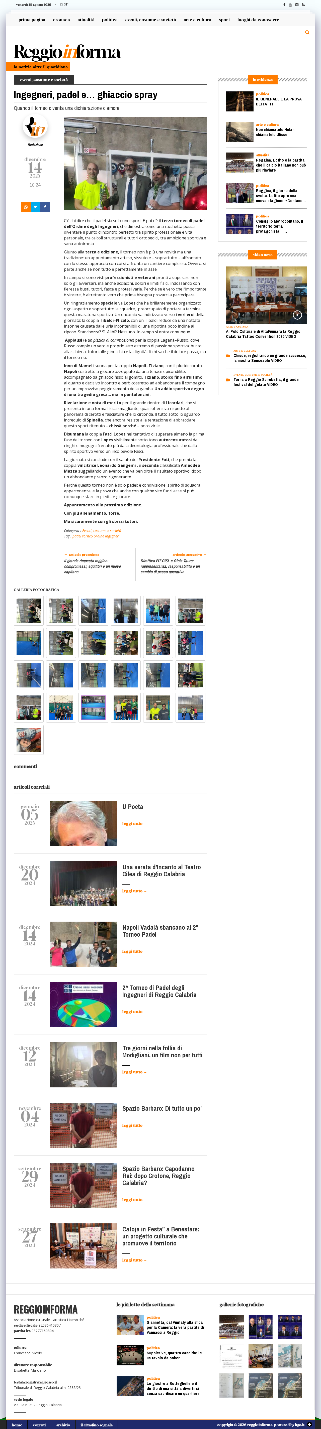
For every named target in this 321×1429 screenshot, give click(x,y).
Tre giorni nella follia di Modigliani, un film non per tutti (162, 1051)
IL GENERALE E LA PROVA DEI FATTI (278, 101)
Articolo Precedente (81, 554)
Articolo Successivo (190, 554)
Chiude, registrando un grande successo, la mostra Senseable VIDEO (269, 358)
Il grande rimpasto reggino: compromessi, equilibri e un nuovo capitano (92, 566)
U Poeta (132, 807)
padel (76, 536)
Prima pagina (32, 19)
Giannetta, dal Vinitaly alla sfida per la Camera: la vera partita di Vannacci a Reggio (175, 1327)
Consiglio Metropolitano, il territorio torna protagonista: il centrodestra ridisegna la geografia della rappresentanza (279, 233)
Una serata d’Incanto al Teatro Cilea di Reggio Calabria (161, 870)
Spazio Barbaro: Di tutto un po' (162, 1108)
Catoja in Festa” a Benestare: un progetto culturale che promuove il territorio (160, 1236)
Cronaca (61, 19)
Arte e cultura (197, 19)
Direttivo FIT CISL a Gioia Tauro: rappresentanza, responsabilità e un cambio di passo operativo (170, 566)
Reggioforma (67, 51)
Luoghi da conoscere (258, 19)
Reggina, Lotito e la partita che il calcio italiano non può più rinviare (281, 165)
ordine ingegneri (106, 536)
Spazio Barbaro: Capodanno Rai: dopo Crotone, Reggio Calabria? (158, 1176)
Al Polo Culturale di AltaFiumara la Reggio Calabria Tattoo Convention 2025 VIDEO (263, 334)
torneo (87, 536)
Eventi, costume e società (150, 19)
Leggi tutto (134, 823)
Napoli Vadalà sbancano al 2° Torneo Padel (160, 931)
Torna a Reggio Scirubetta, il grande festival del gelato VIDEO (266, 382)
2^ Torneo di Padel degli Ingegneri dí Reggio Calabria (159, 991)
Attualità (86, 19)
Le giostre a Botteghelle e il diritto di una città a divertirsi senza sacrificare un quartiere (173, 1388)
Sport (224, 19)
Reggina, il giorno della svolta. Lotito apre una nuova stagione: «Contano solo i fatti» (279, 198)
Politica (110, 19)
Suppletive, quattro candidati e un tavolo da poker (174, 1356)
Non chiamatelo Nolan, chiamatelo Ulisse (275, 132)
